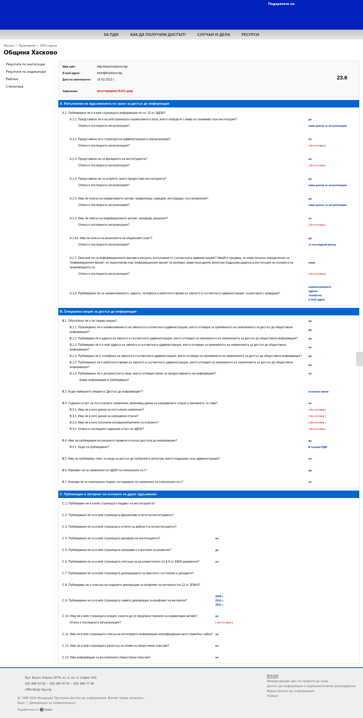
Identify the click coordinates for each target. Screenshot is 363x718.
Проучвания (27, 45)
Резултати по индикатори (26, 71)
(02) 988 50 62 (35, 683)
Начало (9, 45)
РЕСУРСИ (250, 34)
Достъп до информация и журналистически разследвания (311, 686)
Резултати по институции (25, 64)
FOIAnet (272, 695)
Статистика (14, 86)
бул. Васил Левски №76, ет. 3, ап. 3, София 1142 (61, 677)
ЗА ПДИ (111, 34)
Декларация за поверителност (52, 702)
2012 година (48, 45)
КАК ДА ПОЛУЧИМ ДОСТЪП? (158, 34)
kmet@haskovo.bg (109, 73)
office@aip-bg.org (38, 689)
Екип (21, 702)
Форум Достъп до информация (290, 691)
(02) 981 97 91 (59, 683)
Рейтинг (12, 78)
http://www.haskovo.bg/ (112, 66)
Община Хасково (30, 51)
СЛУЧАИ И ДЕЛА (213, 34)
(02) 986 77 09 (83, 683)
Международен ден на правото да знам (297, 681)
